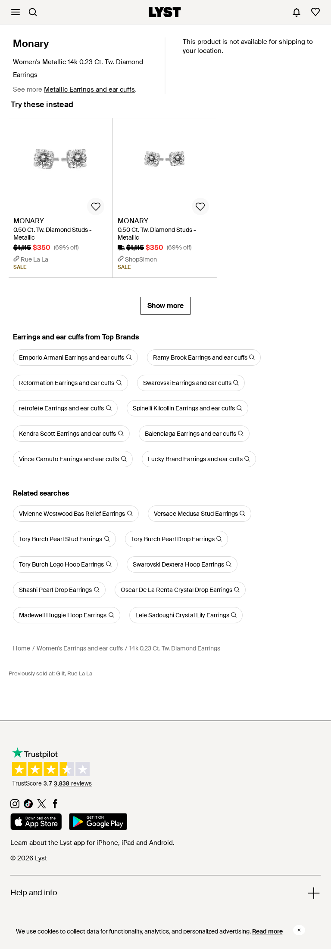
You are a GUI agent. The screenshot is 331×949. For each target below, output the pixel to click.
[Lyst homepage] (164, 12)
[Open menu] (15, 12)
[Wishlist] (315, 12)
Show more (165, 305)
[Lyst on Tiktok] (28, 806)
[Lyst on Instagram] (14, 806)
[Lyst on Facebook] (54, 806)
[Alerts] (296, 12)
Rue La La (79, 673)
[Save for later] (95, 206)
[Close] (299, 930)
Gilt (60, 673)
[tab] (42, 108)
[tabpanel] (165, 216)
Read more (267, 931)
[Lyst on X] (41, 806)
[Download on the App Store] (36, 823)
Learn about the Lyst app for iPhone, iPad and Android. (92, 842)
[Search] (32, 12)
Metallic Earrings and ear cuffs (89, 89)
